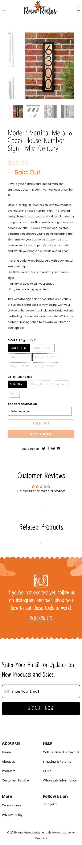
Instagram (50, 804)
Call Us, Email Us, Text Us (61, 752)
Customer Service (15, 780)
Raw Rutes (24, 832)
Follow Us (41, 619)
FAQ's (47, 771)
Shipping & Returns (57, 761)
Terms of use (11, 805)
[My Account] (3, 9)
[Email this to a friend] (58, 448)
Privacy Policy (12, 815)
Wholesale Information (60, 780)
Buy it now (41, 434)
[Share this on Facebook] (48, 448)
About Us (8, 761)
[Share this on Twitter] (43, 448)
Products (8, 771)
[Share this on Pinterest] (53, 448)
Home (6, 752)
